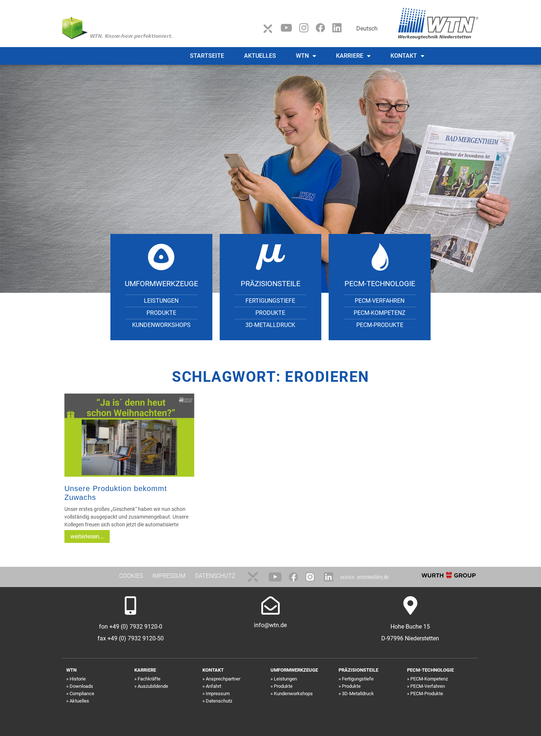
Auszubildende (153, 686)
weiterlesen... (87, 536)
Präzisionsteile (270, 283)
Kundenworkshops (161, 324)
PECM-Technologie (379, 283)
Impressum (218, 693)
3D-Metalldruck (270, 324)
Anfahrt (213, 686)
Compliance (82, 693)
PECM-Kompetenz (380, 312)
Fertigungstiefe (270, 300)
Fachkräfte (149, 679)
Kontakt (403, 55)
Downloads (81, 686)
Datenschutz (219, 701)
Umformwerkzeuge (161, 283)
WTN (302, 55)
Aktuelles (260, 55)
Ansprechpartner (223, 679)
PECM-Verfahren (379, 300)
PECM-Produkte (379, 324)
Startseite (207, 55)
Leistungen (161, 300)
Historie (78, 679)
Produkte (161, 312)
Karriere (349, 55)
